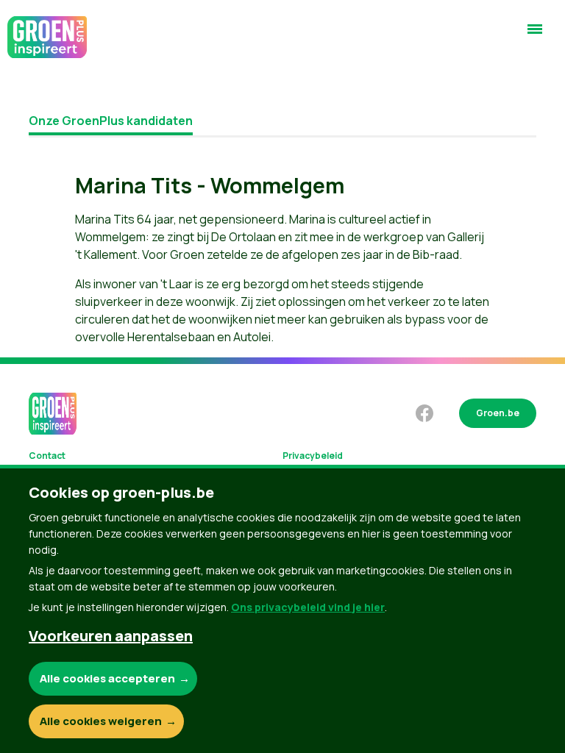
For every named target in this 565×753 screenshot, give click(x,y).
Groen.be (497, 413)
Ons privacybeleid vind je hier (308, 607)
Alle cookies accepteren (107, 678)
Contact (47, 455)
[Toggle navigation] (535, 35)
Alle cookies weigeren (101, 721)
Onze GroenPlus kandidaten (111, 121)
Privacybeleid (312, 455)
